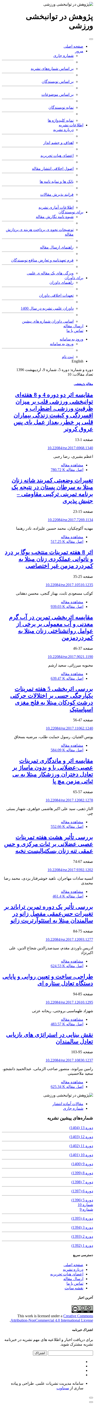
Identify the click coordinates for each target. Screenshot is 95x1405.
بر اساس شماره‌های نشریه (52, 68)
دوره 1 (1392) (82, 1245)
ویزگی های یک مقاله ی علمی (50, 273)
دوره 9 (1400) (82, 1164)
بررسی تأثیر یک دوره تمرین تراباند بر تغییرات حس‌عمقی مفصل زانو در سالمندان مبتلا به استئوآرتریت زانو (48, 914)
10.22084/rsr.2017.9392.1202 (70, 870)
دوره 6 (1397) (82, 1191)
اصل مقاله (67, 470)
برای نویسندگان (70, 212)
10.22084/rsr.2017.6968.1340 (70, 448)
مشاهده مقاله (72, 465)
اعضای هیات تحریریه (57, 156)
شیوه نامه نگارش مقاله (55, 217)
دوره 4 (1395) (82, 1218)
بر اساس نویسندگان (58, 81)
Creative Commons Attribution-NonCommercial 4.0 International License (51, 1318)
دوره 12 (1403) (81, 1137)
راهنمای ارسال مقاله (57, 247)
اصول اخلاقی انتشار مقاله (53, 168)
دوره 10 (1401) (81, 1155)
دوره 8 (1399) (82, 1173)
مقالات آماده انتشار (67, 1104)
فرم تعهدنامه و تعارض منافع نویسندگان (42, 260)
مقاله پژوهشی (83, 384)
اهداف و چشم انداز (58, 143)
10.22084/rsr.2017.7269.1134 (70, 520)
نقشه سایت (74, 1288)
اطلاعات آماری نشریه (56, 207)
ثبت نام (68, 357)
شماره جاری (63, 56)
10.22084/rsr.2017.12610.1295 (69, 1002)
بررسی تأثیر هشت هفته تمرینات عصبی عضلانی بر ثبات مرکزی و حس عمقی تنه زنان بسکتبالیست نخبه (48, 844)
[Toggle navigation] (91, 39)
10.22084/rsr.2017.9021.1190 (70, 657)
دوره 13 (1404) (81, 1128)
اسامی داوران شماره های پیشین (48, 321)
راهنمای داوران (61, 282)
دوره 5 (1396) (82, 1200)
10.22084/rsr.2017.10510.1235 (69, 585)
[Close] (91, 1402)
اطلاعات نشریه (71, 125)
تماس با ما (74, 331)
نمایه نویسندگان (61, 107)
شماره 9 (86, 1209)
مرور (79, 51)
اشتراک (40, 1353)
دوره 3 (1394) (82, 1227)
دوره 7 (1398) (82, 1182)
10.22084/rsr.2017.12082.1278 (69, 800)
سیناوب (63, 1388)
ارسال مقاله (73, 326)
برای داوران (74, 278)
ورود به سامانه (71, 339)
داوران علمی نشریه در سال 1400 (47, 308)
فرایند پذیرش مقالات (57, 194)
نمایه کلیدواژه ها (61, 120)
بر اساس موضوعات (57, 94)
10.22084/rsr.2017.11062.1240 (69, 728)
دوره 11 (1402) (81, 1146)
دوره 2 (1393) (82, 1236)
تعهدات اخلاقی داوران (56, 295)
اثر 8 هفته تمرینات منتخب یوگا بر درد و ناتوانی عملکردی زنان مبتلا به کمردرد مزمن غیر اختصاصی (49, 559)
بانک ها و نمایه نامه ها (57, 181)
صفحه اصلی (73, 46)
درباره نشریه (63, 130)
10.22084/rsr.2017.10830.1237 (69, 1060)
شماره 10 (85, 1205)
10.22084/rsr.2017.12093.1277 (69, 939)
